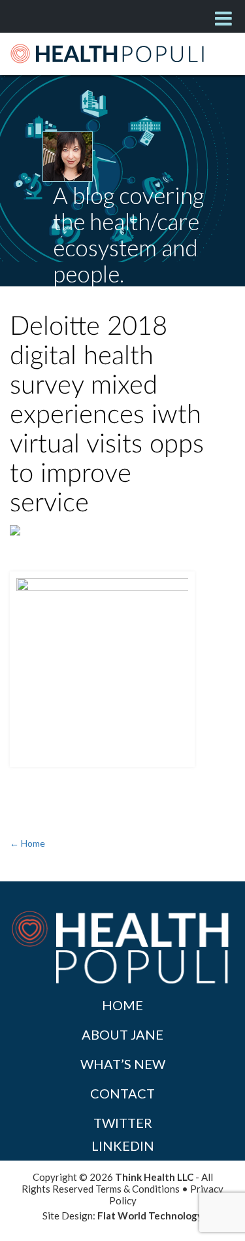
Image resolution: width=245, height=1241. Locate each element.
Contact (122, 1093)
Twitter (122, 1122)
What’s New (122, 1064)
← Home (27, 843)
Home (122, 1005)
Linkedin (122, 1145)
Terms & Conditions (137, 1189)
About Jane (122, 1034)
